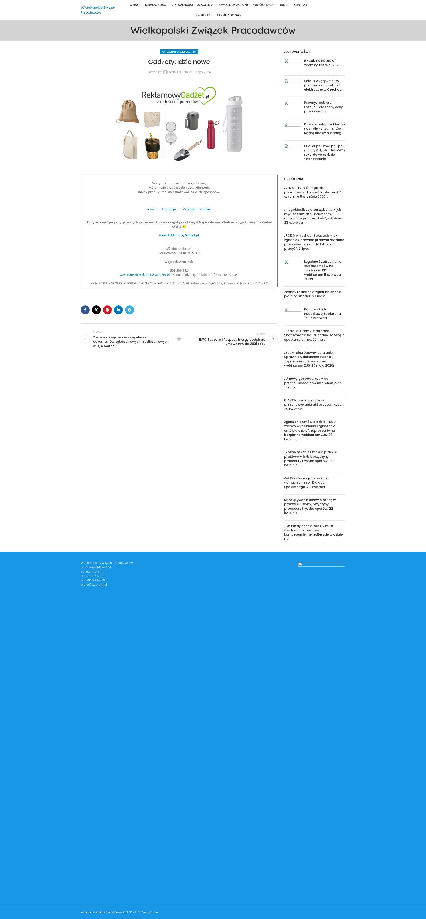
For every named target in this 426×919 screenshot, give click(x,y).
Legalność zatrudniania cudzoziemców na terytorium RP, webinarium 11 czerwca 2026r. (322, 270)
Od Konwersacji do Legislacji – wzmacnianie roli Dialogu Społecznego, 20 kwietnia (308, 482)
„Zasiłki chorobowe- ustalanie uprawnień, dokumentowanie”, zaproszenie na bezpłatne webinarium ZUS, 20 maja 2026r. (309, 359)
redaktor (175, 72)
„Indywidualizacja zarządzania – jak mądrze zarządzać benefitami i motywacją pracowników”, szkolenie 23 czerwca (313, 216)
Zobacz (152, 209)
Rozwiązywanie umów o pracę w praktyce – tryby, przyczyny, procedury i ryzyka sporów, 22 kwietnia (310, 506)
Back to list (179, 338)
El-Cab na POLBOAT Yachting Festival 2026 (322, 62)
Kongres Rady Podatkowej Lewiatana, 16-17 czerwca (322, 313)
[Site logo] (102, 10)
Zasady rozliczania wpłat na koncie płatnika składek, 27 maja (312, 294)
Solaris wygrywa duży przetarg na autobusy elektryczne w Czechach (323, 85)
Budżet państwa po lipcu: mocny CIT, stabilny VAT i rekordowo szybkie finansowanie (324, 152)
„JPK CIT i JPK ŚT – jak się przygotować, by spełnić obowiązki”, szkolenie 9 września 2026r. (312, 192)
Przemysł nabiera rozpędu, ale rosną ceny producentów (323, 106)
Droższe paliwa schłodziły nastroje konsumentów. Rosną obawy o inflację (324, 128)
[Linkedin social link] (336, 10)
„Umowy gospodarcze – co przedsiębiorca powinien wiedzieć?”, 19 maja (313, 382)
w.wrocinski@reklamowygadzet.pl (145, 274)
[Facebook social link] (317, 10)
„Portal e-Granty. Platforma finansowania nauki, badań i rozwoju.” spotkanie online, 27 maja (314, 335)
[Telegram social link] (342, 10)
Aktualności (170, 51)
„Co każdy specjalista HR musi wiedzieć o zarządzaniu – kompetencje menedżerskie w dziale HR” (313, 532)
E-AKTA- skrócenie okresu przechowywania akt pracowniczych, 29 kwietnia (314, 404)
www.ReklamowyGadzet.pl (179, 235)
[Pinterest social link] (329, 10)
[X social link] (323, 10)
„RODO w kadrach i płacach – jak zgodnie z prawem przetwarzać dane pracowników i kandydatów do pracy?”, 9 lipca (314, 242)
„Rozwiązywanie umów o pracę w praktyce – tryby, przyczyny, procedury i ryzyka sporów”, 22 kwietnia (310, 458)
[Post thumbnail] (292, 65)
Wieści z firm (188, 51)
